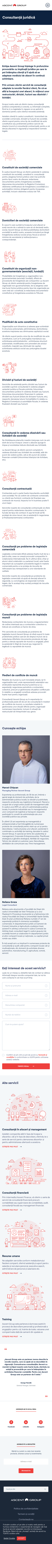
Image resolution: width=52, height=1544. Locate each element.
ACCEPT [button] (21, 1538)
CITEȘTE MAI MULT (10, 1147)
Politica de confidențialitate (26, 1509)
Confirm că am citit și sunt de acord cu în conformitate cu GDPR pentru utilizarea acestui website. (27, 1057)
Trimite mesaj (23, 1066)
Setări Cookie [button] (9, 1538)
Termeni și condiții (26, 1514)
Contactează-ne (26, 1520)
